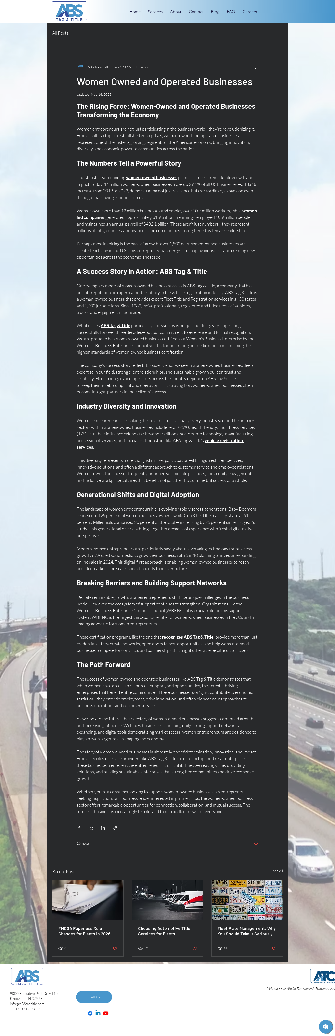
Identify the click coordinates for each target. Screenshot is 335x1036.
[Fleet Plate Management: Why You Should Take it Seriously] (247, 900)
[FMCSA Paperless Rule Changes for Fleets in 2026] (87, 900)
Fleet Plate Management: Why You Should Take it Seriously (247, 931)
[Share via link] (115, 828)
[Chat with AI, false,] (326, 1027)
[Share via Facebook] (79, 828)
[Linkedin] (98, 1013)
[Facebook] (90, 1013)
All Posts (60, 33)
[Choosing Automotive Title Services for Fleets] (167, 900)
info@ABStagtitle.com (27, 1003)
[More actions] (255, 67)
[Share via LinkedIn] (103, 828)
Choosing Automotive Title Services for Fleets (164, 931)
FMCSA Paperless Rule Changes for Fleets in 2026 (84, 931)
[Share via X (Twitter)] (91, 828)
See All (278, 871)
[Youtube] (106, 1013)
